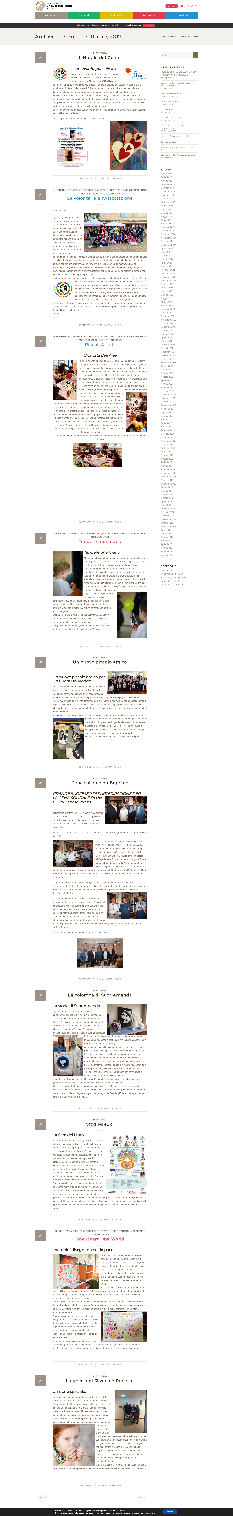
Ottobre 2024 (167, 241)
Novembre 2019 (168, 441)
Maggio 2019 (167, 459)
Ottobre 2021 (167, 359)
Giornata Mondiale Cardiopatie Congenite (178, 155)
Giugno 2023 (167, 295)
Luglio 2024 (166, 252)
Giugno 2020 (167, 416)
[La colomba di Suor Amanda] (40, 995)
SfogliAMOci (100, 1124)
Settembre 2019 (168, 448)
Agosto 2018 (167, 487)
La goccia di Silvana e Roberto (100, 1380)
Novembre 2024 (168, 238)
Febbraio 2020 (168, 430)
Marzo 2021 (166, 384)
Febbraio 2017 (168, 551)
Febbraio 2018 (168, 509)
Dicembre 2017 (168, 516)
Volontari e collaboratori (107, 194)
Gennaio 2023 (167, 312)
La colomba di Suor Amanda (100, 994)
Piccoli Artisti (100, 344)
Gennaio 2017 (167, 555)
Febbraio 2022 (168, 345)
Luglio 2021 (166, 370)
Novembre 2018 (168, 476)
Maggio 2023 (167, 298)
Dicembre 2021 (168, 352)
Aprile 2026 (166, 177)
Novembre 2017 (168, 519)
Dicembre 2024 (168, 234)
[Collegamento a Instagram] (196, 6)
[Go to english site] (182, 6)
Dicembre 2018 (168, 473)
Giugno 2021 (167, 373)
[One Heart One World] (40, 1235)
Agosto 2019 (167, 451)
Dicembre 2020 (168, 395)
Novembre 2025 (168, 195)
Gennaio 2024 (167, 273)
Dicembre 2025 (168, 191)
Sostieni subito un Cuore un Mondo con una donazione (115, 25)
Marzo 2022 (166, 341)
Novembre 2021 (168, 355)
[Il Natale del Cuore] (40, 57)
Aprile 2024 (166, 263)
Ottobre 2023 (167, 284)
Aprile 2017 (166, 544)
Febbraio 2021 (168, 387)
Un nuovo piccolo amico (100, 662)
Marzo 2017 (166, 548)
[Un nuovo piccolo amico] (40, 662)
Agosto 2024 (167, 248)
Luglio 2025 (166, 209)
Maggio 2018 (167, 498)
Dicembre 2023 (168, 277)
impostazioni (149, 1513)
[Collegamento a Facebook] (188, 6)
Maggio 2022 (167, 334)
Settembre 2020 (168, 405)
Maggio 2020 (167, 420)
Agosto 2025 (167, 206)
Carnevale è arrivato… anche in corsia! (177, 147)
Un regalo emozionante (171, 117)
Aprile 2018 (166, 501)
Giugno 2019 (167, 455)
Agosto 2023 (167, 288)
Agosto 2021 (167, 366)
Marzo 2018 (166, 505)
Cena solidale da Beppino (100, 782)
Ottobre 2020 (167, 402)
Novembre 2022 (168, 320)
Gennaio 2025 (167, 231)
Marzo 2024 (166, 266)
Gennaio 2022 (167, 348)
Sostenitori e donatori (116, 533)
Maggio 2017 (167, 541)
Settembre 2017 (168, 526)
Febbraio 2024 (168, 270)
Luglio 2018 (166, 491)
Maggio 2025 (167, 216)
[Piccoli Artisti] (40, 341)
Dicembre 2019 (168, 437)
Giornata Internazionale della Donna (176, 94)
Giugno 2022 (167, 330)
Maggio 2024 (167, 259)
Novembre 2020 (168, 398)
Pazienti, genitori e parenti (116, 190)
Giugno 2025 (167, 213)
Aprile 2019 (166, 462)
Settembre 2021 (168, 362)
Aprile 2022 (166, 337)
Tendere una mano (100, 541)
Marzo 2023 (166, 305)
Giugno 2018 (167, 494)
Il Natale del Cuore (100, 57)
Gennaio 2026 (167, 188)
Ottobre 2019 (167, 444)
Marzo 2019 (166, 466)
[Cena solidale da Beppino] (40, 783)
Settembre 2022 (168, 327)
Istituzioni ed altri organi (83, 190)
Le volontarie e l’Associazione (100, 198)
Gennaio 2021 (167, 391)
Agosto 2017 (167, 530)
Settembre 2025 (168, 202)
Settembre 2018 (168, 484)
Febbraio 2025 (168, 227)
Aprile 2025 (166, 220)
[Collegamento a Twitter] (192, 6)
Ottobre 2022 (167, 323)
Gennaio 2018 (167, 512)
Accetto (170, 1511)
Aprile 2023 (166, 302)
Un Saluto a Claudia (169, 102)
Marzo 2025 (166, 223)
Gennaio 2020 (167, 434)
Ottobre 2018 (167, 480)
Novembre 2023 (168, 281)
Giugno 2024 (167, 256)
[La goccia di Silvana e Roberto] (40, 1380)
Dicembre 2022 (168, 316)
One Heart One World (99, 1238)
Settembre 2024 (168, 245)
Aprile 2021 (166, 380)
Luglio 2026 (166, 173)
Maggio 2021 (167, 377)
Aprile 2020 (166, 423)
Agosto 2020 (167, 409)
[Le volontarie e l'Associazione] (40, 194)
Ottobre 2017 (167, 523)
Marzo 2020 (166, 427)
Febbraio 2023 (168, 309)
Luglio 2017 (166, 534)
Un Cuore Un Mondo (110, 179)
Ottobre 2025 (167, 198)
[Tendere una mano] (40, 538)
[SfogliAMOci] (40, 1124)
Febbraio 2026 (168, 184)
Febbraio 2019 (168, 469)
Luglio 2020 (166, 412)
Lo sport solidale (168, 109)
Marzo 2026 (166, 181)
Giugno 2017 (167, 537)
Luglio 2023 (166, 291)
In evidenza (100, 53)
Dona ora (171, 6)
